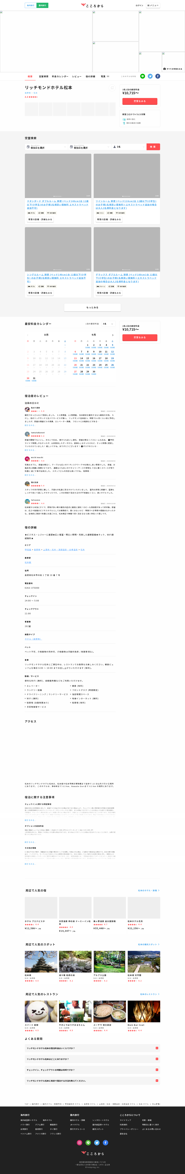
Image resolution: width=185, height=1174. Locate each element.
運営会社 (123, 1133)
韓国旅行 (53, 1124)
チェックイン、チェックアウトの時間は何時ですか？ (51, 1070)
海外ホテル (47, 1120)
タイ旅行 (53, 1129)
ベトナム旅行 (26, 1133)
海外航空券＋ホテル (28, 1120)
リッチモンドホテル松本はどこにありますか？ (48, 1059)
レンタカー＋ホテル (100, 1120)
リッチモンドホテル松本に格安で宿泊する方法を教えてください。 (57, 1080)
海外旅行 (30, 5)
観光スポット (98, 1129)
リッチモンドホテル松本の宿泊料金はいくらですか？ (51, 1048)
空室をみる (140, 101)
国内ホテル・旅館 (77, 1120)
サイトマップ (125, 1120)
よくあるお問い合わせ (151, 1129)
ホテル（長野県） (33, 639)
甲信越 (28, 549)
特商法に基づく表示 (150, 1124)
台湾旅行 (24, 1129)
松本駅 (28, 562)
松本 (36, 93)
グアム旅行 (39, 1124)
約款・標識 (147, 1120)
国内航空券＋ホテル (100, 1124)
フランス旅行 (55, 1133)
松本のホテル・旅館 (147, 890)
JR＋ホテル (75, 1124)
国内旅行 (42, 5)
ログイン (139, 5)
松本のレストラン (148, 994)
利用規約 (123, 1124)
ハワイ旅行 (25, 1124)
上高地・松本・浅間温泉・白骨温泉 (60, 549)
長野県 (28, 93)
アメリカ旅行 (40, 1133)
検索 (153, 147)
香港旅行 (39, 1129)
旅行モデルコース (77, 1129)
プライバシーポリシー (129, 1129)
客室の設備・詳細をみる (40, 219)
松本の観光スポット (147, 944)
